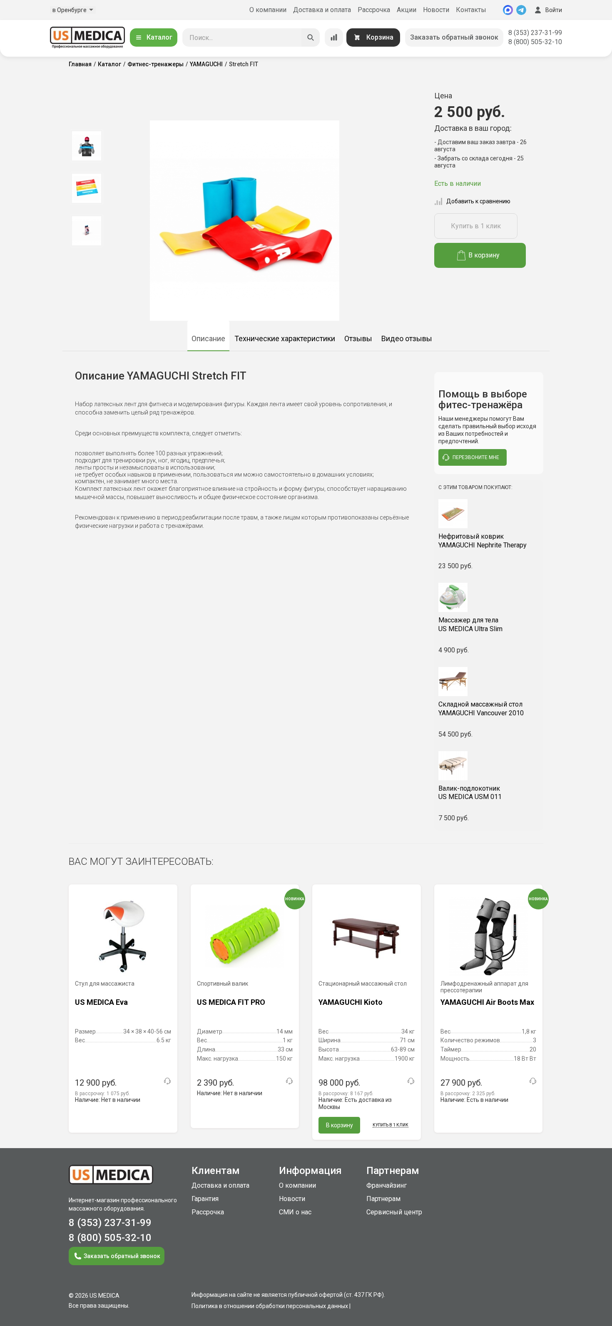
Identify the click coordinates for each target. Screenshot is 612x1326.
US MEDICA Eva (101, 1002)
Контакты (471, 10)
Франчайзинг (386, 1185)
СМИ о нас (295, 1212)
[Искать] (310, 37)
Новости (436, 10)
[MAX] (508, 10)
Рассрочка (374, 10)
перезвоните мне (476, 457)
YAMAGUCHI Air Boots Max (487, 1002)
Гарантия (205, 1199)
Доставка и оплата (322, 10)
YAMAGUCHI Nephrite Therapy (482, 540)
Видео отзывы (406, 338)
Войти (553, 10)
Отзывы (358, 338)
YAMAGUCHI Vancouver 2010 (481, 708)
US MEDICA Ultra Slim (470, 624)
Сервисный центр (394, 1212)
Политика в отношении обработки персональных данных (270, 1306)
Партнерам (383, 1199)
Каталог (159, 37)
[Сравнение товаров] (334, 37)
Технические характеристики (284, 338)
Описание (208, 338)
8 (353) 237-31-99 (535, 33)
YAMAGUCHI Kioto (350, 1002)
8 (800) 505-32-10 (535, 42)
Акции (406, 10)
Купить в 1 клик (476, 226)
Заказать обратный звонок (454, 37)
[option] (86, 146)
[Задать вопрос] (167, 1081)
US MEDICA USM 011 (470, 792)
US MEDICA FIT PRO (231, 1002)
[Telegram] (521, 10)
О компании (267, 10)
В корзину (484, 255)
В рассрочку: (102, 1093)
